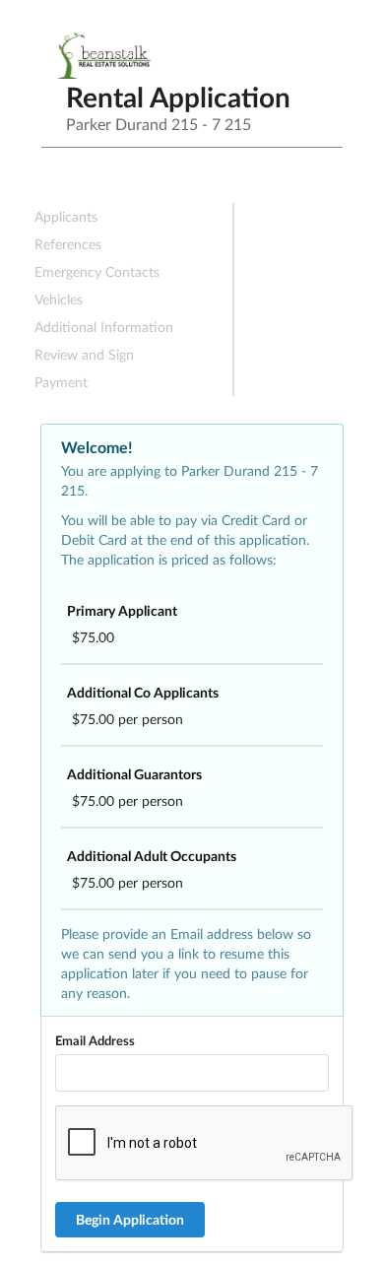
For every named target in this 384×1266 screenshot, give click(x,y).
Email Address (95, 1040)
